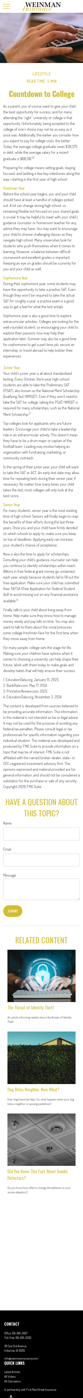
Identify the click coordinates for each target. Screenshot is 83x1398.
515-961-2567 (19, 1333)
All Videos (10, 1376)
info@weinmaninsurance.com (21, 1358)
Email (7, 849)
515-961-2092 (23, 1337)
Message (9, 875)
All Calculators (12, 1381)
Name (7, 823)
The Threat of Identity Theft (30, 1007)
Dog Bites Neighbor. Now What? (33, 1089)
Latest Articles (12, 1372)
